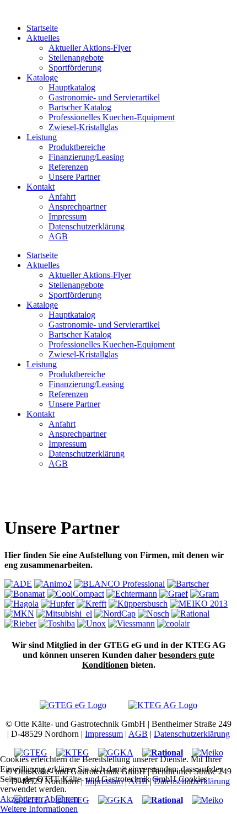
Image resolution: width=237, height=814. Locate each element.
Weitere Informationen (39, 808)
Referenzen (68, 167)
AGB (58, 236)
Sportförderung (75, 67)
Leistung (41, 137)
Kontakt (40, 186)
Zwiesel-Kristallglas (83, 127)
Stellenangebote (76, 57)
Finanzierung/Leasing (86, 157)
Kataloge (42, 77)
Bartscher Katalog (80, 107)
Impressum (68, 216)
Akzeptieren (21, 799)
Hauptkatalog (72, 87)
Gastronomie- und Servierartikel (104, 97)
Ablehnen (61, 799)
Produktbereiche (77, 147)
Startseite (42, 28)
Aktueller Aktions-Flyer (90, 47)
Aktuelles (43, 37)
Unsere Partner (74, 176)
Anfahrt (62, 196)
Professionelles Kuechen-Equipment (112, 117)
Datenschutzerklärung (87, 226)
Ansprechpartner (77, 206)
